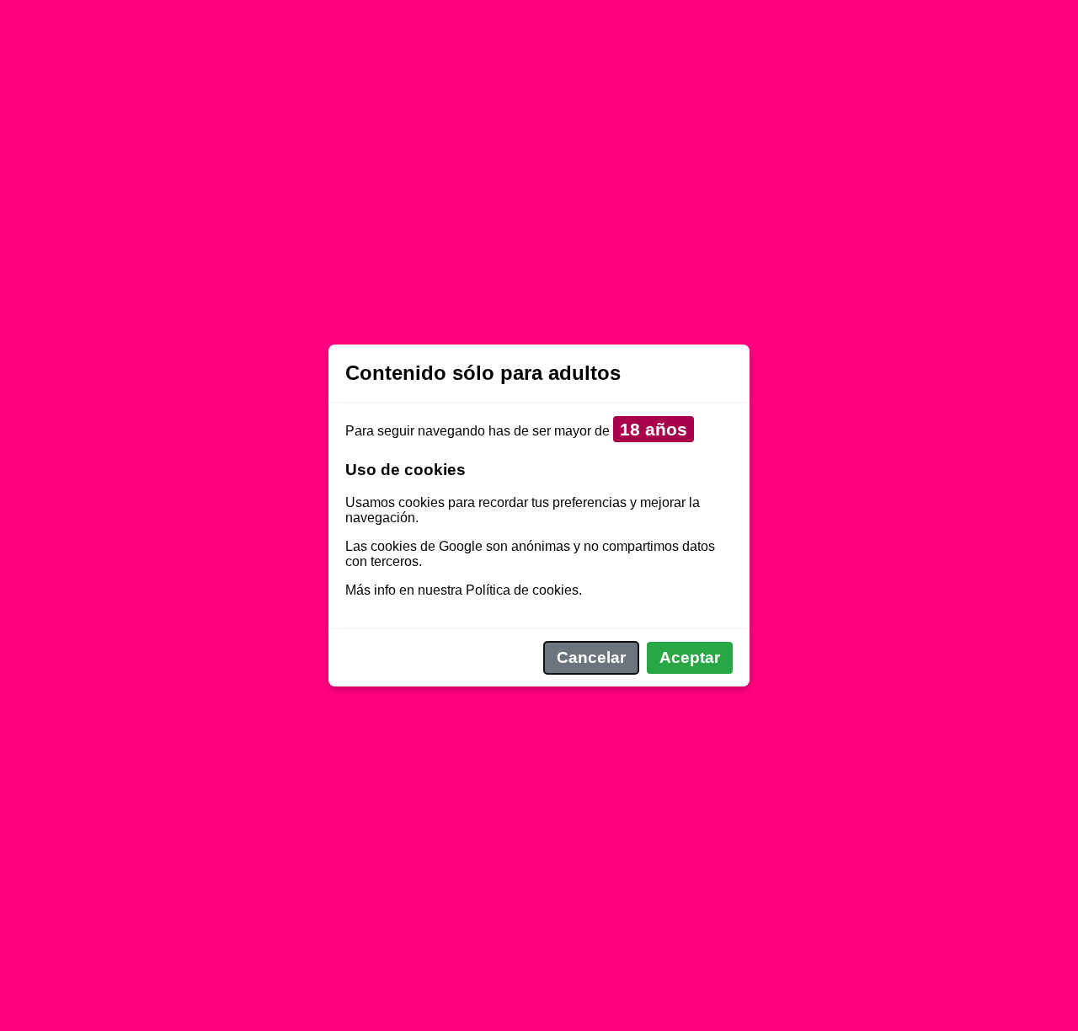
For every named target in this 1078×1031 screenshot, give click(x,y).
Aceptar (689, 657)
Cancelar (591, 657)
